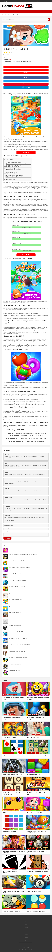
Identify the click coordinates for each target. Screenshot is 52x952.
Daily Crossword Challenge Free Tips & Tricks (18, 657)
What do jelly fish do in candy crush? (14, 169)
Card (33, 789)
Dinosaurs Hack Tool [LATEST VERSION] (17, 651)
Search (49, 19)
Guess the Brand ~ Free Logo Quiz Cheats (17, 560)
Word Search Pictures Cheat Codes (37, 756)
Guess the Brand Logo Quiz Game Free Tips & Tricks (19, 567)
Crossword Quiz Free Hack (14, 670)
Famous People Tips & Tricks (15, 612)
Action (4, 694)
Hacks (10, 59)
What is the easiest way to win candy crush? (15, 175)
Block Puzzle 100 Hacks (9, 831)
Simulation (38, 734)
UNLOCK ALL (26, 255)
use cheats (26, 67)
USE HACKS (26, 152)
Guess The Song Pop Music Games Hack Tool (18, 548)
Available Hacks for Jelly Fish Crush (12, 166)
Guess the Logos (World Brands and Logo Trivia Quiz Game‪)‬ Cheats (23, 554)
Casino (33, 848)
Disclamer (48, 1)
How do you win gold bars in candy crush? (15, 165)
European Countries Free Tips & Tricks (17, 631)
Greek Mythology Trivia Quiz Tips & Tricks (17, 580)
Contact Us (32, 1)
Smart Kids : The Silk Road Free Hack (37, 871)
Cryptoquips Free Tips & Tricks (15, 664)
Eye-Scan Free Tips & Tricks (14, 619)
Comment (7, 538)
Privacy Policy (37, 1)
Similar (5, 680)
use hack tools (26, 70)
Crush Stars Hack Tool (33, 774)
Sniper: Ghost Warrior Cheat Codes (12, 774)
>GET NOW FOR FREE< (26, 227)
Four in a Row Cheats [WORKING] (36, 911)
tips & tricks (26, 72)
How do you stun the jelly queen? (14, 162)
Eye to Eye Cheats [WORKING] (15, 625)
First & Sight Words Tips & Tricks (15, 599)
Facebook (26, 77)
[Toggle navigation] (3, 11)
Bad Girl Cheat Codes (33, 737)
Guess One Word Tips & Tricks (15, 573)
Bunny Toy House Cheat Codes (36, 812)
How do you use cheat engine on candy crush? (16, 163)
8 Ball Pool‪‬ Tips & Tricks (34, 891)
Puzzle (37, 771)
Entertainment (10, 809)
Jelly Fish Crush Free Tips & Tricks (12, 168)
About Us (43, 1)
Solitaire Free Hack (8, 756)
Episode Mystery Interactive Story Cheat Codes (18, 638)
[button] (29, 160)
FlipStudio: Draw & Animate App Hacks (17, 593)
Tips (15, 694)
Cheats (8, 734)
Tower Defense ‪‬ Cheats (9, 737)
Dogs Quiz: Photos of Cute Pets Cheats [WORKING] (19, 644)
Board (33, 714)
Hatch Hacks (6, 812)
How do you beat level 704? (12, 172)
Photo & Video (10, 694)
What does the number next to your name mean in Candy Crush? (19, 170)
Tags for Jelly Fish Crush (10, 179)
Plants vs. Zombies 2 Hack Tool (11, 911)
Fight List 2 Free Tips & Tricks (15, 606)
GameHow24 (29, 949)
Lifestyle (34, 694)
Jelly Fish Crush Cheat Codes (11, 173)
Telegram (27, 87)
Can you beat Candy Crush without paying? (15, 176)
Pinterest (27, 84)
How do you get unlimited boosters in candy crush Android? (18, 178)
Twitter (27, 81)
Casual (9, 771)
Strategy (9, 714)
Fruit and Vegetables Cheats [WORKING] (17, 586)
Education (34, 868)
